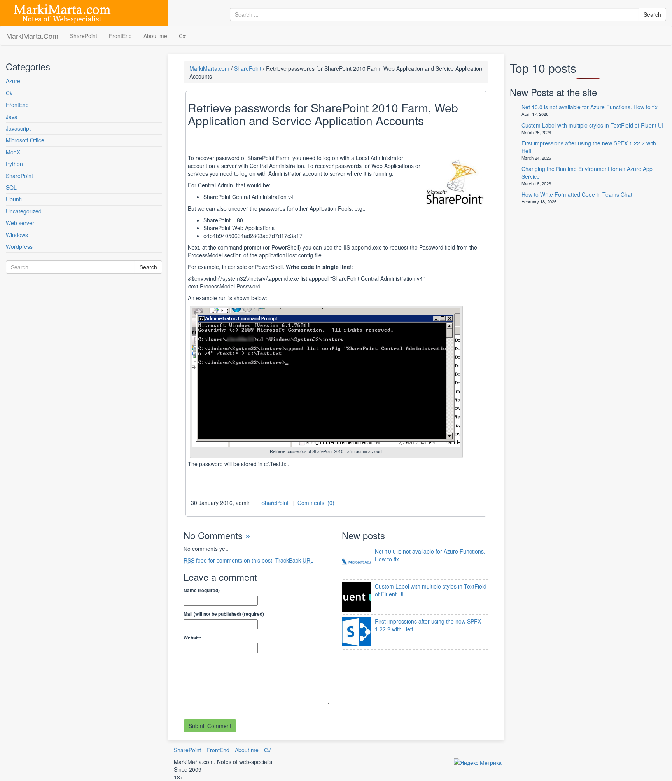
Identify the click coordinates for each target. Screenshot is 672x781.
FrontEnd (120, 36)
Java (12, 117)
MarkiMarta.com (209, 68)
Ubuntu (15, 199)
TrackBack (294, 560)
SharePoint (83, 36)
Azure (13, 81)
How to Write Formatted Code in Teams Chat (577, 194)
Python (14, 164)
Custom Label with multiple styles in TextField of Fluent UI (592, 125)
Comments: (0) (316, 503)
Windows (17, 235)
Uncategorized (24, 211)
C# (182, 36)
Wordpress (19, 246)
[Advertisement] (52, 359)
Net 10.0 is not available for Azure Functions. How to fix (590, 107)
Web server (20, 223)
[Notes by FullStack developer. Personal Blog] (62, 12)
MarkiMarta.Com (32, 36)
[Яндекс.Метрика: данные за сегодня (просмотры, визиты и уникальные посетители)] (478, 762)
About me (155, 36)
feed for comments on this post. (229, 560)
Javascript (18, 128)
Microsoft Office (25, 140)
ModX (13, 152)
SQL (11, 187)
